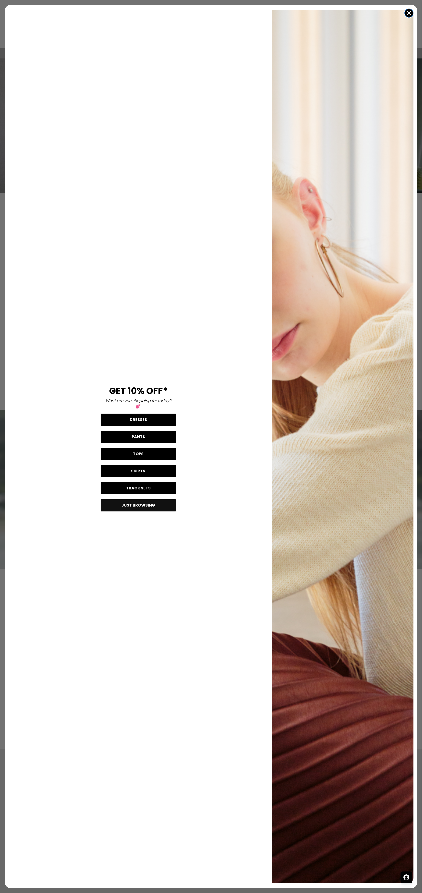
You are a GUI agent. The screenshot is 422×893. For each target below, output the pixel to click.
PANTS (138, 437)
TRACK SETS (138, 488)
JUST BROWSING (138, 505)
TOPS (138, 454)
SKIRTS (138, 471)
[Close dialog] (409, 13)
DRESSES (138, 419)
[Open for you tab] (406, 877)
